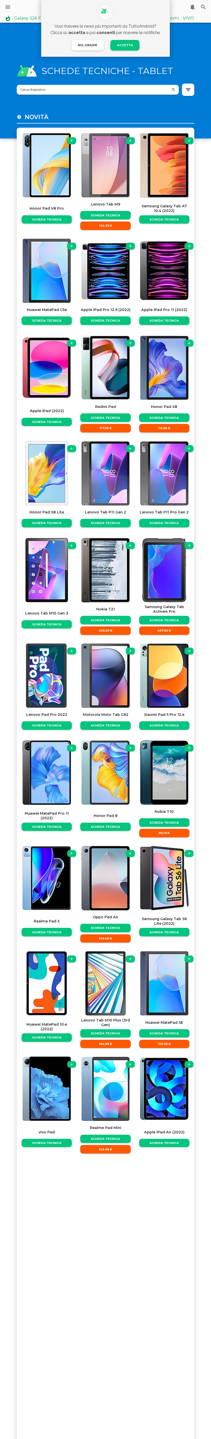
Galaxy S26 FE (29, 18)
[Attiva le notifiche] (192, 7)
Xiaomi (171, 18)
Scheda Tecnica (46, 219)
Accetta (125, 45)
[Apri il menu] (8, 7)
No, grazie (87, 45)
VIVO (188, 18)
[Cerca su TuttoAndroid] (203, 7)
